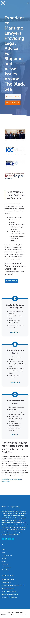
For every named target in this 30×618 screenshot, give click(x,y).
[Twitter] (13, 539)
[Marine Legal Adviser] (3, 3)
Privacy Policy (10, 612)
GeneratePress (25, 614)
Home (3, 549)
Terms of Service (19, 612)
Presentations (7, 567)
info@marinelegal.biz (11, 594)
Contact (4, 561)
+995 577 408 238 (11, 591)
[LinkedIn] (9, 539)
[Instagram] (6, 539)
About (3, 552)
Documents (5, 564)
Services (4, 558)
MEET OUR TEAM (11, 281)
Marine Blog (5, 570)
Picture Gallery (7, 555)
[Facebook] (3, 539)
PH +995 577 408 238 (12, 96)
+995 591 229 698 (11, 597)
